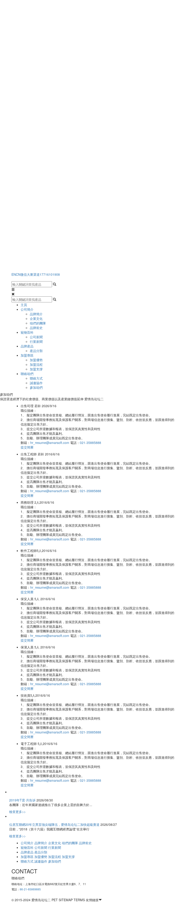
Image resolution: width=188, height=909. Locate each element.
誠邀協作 (36, 383)
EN (13, 274)
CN (18, 274)
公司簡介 (27, 309)
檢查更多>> (17, 811)
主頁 (24, 304)
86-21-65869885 (30, 889)
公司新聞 (36, 337)
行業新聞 (36, 341)
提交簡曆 (27, 447)
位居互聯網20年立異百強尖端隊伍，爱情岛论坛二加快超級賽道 (54, 824)
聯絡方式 (36, 378)
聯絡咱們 (27, 373)
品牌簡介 (36, 314)
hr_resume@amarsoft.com (50, 442)
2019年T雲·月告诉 (22, 800)
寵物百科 (27, 332)
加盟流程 (36, 364)
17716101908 (50, 274)
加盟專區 (27, 355)
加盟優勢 (36, 360)
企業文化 (36, 318)
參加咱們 (36, 387)
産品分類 (36, 350)
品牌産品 (27, 346)
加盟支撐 (36, 369)
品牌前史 (36, 327)
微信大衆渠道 (30, 274)
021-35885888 (90, 442)
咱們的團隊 (38, 323)
